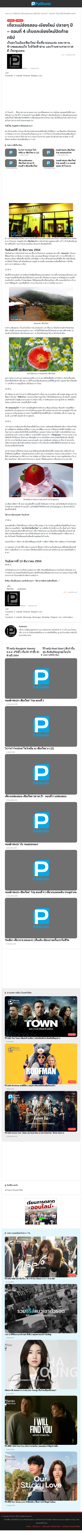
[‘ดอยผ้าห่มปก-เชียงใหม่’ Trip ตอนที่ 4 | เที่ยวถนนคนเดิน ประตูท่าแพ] (41, 870)
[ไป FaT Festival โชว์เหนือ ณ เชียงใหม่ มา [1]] (11, 153)
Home (28, 1526)
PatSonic (25, 68)
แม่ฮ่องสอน (21, 589)
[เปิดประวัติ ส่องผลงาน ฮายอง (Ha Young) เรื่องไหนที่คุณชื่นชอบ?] (41, 1364)
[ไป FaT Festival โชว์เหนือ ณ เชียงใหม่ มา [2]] (41, 726)
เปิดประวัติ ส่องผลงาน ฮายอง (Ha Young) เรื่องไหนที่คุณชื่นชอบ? (30, 1390)
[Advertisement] (41, 94)
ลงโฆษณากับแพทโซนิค (14, 1190)
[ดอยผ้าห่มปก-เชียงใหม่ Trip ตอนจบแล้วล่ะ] (48, 153)
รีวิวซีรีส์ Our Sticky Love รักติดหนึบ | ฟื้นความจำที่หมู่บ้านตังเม (30, 1502)
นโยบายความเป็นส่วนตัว (51, 1526)
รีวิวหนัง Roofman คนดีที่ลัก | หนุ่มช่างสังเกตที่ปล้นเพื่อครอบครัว (30, 1086)
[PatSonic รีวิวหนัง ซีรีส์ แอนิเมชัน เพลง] (41, 3)
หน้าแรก (8, 13)
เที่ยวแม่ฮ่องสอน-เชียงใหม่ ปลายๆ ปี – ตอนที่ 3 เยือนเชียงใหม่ (27, 163)
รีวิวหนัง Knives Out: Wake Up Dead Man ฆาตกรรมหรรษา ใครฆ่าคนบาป (34, 1133)
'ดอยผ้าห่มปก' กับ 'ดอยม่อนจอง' (21, 844)
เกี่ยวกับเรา (36, 1526)
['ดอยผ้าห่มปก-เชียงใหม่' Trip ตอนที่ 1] (41, 678)
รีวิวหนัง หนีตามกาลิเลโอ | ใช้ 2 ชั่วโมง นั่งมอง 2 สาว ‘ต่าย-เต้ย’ (30, 1279)
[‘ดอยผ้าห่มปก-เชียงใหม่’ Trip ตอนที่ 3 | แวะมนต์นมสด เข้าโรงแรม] (48, 163)
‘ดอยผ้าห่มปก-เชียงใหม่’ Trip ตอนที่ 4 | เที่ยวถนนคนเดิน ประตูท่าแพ (40, 892)
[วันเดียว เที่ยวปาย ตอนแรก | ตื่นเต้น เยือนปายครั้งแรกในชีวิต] (41, 918)
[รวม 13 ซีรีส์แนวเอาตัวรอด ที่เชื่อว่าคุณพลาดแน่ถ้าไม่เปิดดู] (41, 1308)
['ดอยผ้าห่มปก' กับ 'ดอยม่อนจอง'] (41, 822)
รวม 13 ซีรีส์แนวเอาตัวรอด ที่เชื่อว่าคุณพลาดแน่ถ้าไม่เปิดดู (28, 1334)
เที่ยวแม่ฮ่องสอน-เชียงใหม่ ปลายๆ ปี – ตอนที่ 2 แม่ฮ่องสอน (35, 796)
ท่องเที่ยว (11, 20)
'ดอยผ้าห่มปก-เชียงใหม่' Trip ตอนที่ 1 (24, 700)
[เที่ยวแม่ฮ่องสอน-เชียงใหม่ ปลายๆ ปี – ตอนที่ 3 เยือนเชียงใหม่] (11, 163)
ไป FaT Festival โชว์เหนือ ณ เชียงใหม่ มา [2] (29, 748)
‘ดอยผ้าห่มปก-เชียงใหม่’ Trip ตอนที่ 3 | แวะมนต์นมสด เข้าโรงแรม (66, 163)
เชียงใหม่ (31, 241)
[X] (25, 639)
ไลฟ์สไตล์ (16, 13)
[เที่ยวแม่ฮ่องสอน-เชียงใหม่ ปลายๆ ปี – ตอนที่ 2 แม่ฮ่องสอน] (41, 774)
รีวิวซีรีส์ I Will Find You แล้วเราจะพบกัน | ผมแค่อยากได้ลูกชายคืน (31, 1446)
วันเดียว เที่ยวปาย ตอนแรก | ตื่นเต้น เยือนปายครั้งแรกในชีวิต (37, 940)
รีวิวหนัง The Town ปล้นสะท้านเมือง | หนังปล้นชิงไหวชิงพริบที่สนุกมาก (32, 1038)
